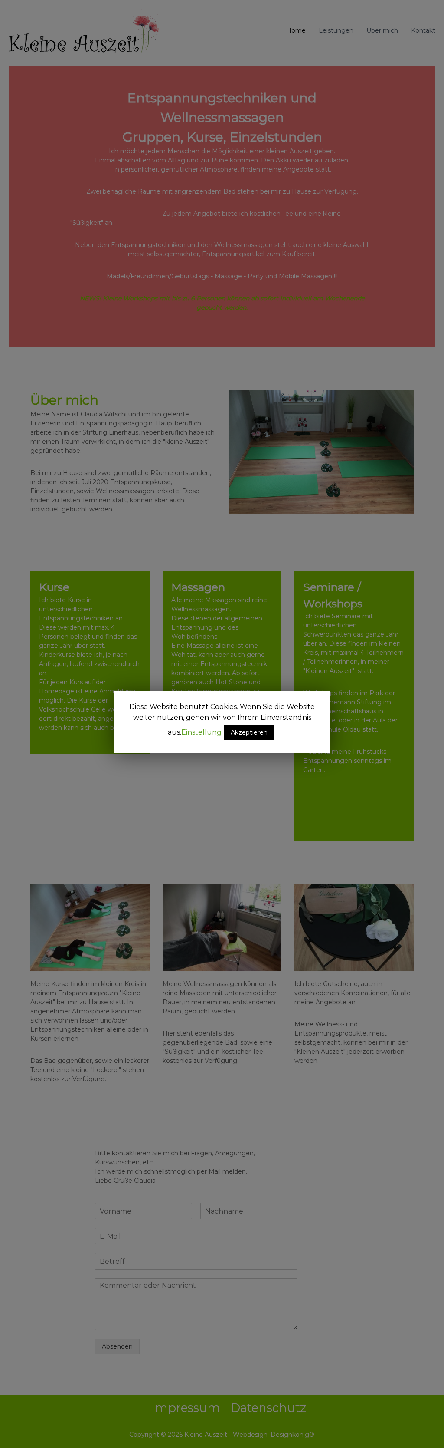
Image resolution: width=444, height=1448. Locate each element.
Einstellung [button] (201, 732)
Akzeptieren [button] (249, 732)
